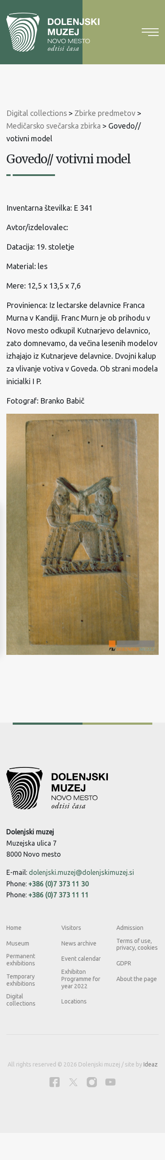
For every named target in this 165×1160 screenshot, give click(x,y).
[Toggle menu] (150, 32)
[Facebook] (55, 1082)
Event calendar (81, 958)
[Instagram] (92, 1082)
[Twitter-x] (73, 1082)
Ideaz (150, 1064)
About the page (136, 979)
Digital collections (21, 1000)
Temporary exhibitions (20, 980)
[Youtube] (110, 1082)
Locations (74, 1001)
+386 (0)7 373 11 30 (58, 884)
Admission (129, 927)
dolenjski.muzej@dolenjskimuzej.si (81, 872)
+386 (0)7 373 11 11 (58, 895)
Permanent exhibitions (20, 960)
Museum (17, 943)
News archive (78, 943)
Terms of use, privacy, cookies (137, 944)
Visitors (71, 927)
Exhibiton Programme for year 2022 (80, 979)
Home (14, 927)
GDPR (123, 963)
